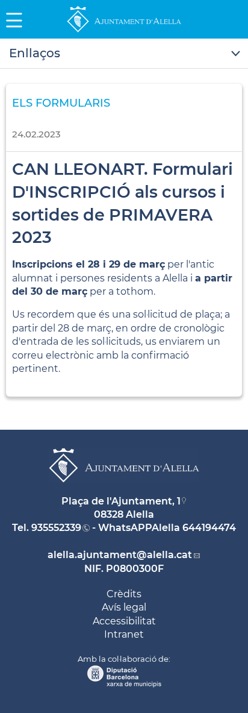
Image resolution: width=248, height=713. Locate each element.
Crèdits (124, 594)
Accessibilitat (124, 621)
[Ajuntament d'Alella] (124, 31)
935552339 (56, 527)
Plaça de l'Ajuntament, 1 (121, 501)
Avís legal (124, 607)
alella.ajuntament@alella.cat (120, 555)
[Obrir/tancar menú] (124, 54)
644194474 (209, 527)
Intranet (124, 634)
